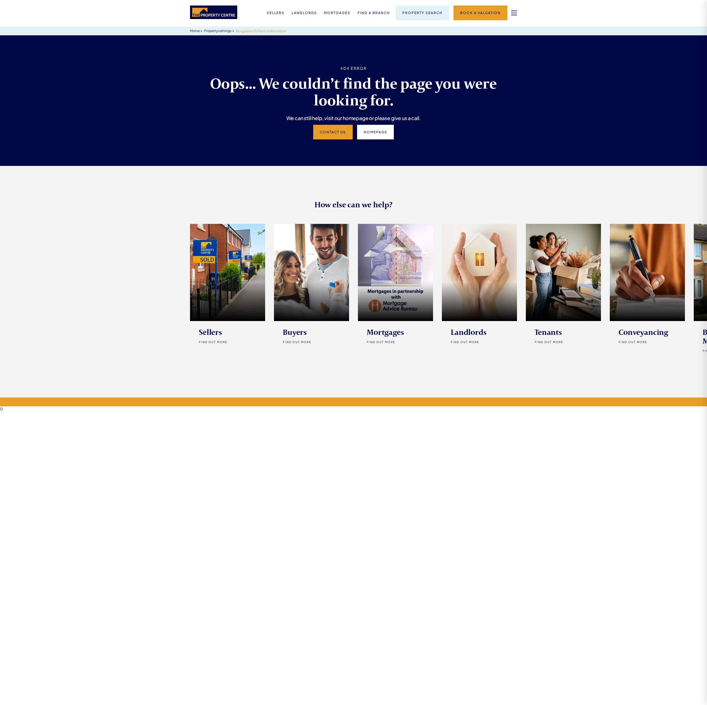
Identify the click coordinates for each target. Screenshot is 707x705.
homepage (375, 132)
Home (195, 31)
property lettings (217, 31)
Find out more (297, 342)
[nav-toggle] (514, 13)
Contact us (333, 132)
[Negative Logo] (213, 17)
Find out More (213, 342)
